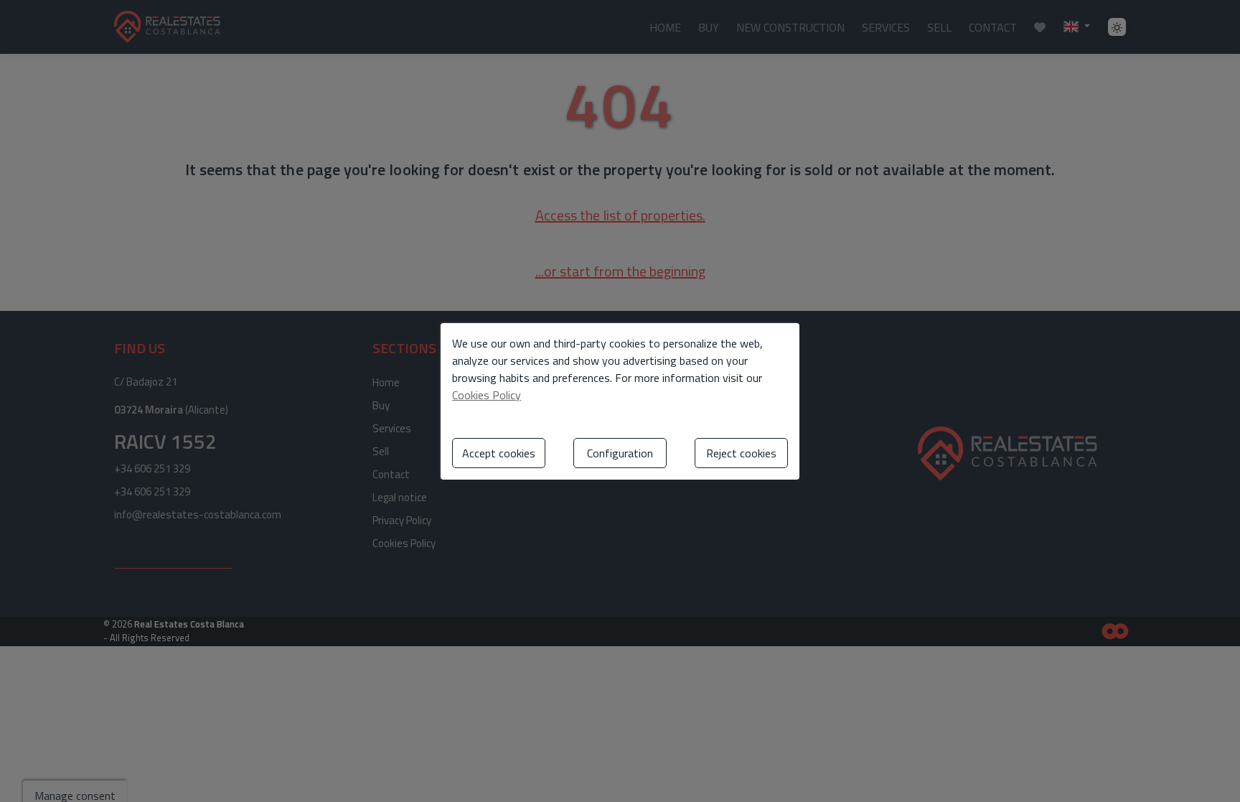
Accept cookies (498, 453)
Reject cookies (741, 453)
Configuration (620, 453)
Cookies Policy (486, 395)
